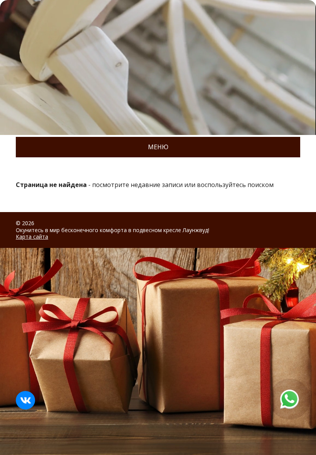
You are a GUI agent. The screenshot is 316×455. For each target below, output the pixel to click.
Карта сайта (32, 236)
